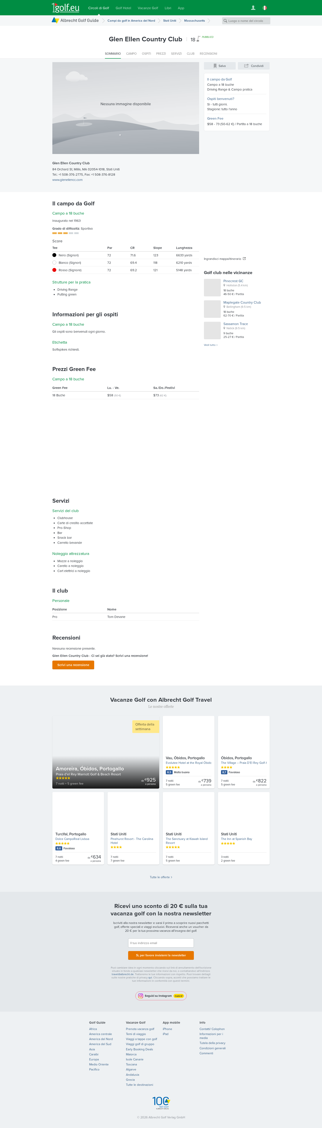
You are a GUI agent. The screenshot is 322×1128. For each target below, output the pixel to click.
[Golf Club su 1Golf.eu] (65, 8)
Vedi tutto (210, 345)
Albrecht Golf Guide (79, 20)
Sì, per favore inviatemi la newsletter (161, 955)
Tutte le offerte (160, 877)
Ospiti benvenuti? (220, 98)
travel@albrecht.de (123, 974)
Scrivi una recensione (73, 665)
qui (150, 977)
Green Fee (215, 118)
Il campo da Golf (219, 79)
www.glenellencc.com (67, 179)
